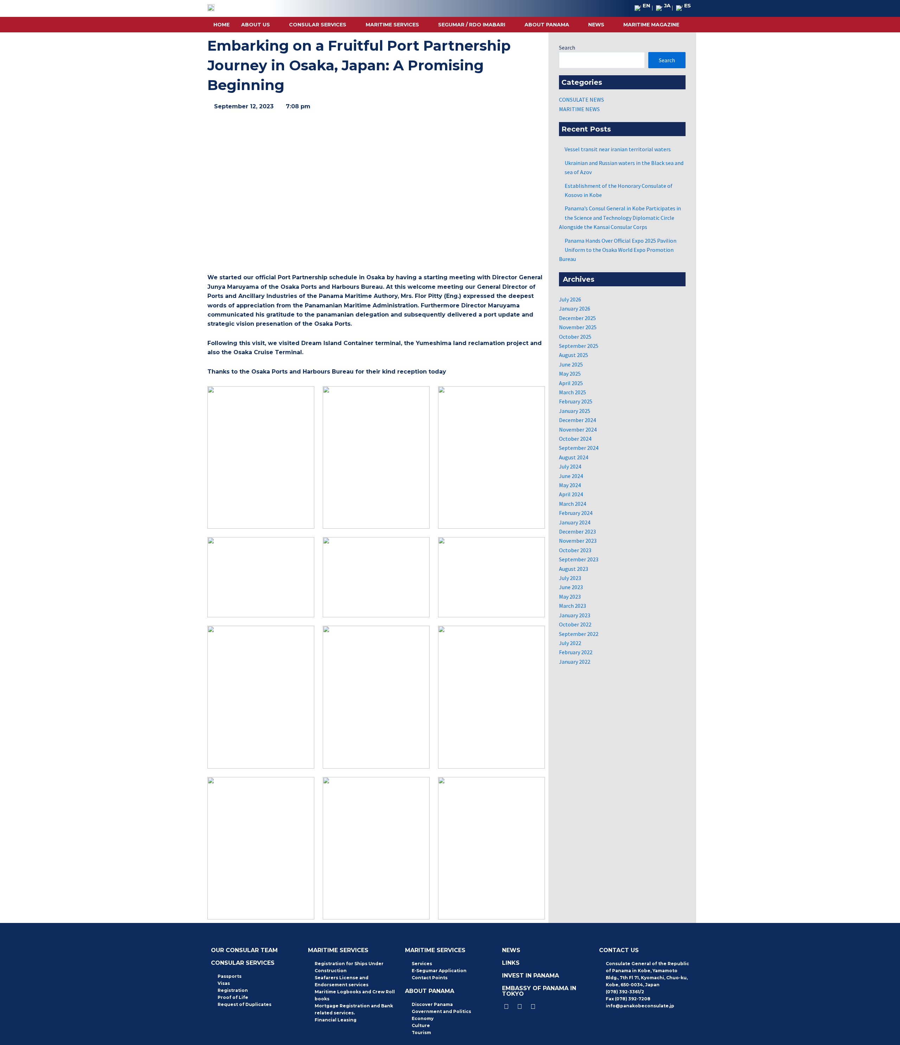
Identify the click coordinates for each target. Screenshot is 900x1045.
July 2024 (570, 466)
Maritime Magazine (651, 24)
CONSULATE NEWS (581, 99)
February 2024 (575, 512)
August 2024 (573, 457)
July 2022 (570, 642)
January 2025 (574, 410)
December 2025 (577, 317)
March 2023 (572, 605)
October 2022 (575, 624)
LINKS (511, 963)
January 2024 (574, 522)
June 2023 (571, 587)
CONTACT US (619, 950)
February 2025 (575, 401)
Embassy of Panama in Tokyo (539, 991)
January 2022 (574, 661)
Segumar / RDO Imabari (471, 24)
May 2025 (570, 373)
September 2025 (578, 345)
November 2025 (578, 327)
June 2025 (571, 364)
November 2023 (578, 540)
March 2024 (572, 503)
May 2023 (570, 596)
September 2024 (578, 447)
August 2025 (573, 354)
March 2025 (572, 392)
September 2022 (578, 633)
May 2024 (570, 485)
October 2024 (575, 438)
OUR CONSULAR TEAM (244, 950)
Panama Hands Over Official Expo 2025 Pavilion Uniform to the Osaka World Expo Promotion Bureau (617, 250)
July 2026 (570, 299)
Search (567, 47)
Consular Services (317, 24)
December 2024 (577, 419)
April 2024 (571, 494)
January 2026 (574, 308)
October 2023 (575, 550)
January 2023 (574, 615)
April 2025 (571, 383)
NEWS (596, 24)
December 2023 (577, 531)
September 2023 (578, 559)
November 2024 (578, 429)
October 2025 (575, 336)
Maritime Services (392, 24)
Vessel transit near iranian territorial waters (618, 149)
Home (221, 24)
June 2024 (571, 475)
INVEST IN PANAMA (530, 975)
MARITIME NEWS (579, 109)
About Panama (547, 24)
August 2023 (573, 568)
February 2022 (575, 652)
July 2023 (570, 577)
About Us (255, 24)
